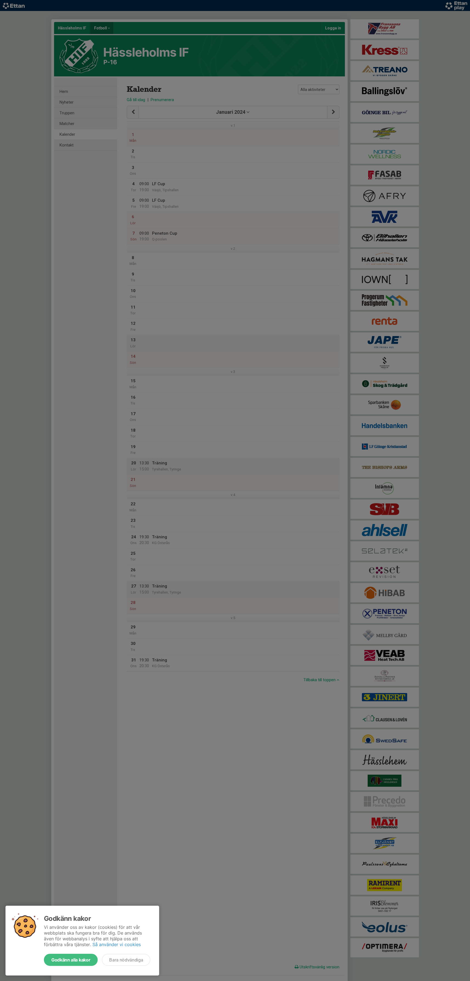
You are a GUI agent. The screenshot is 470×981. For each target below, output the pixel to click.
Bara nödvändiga (126, 960)
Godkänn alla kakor (70, 960)
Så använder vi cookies (116, 944)
